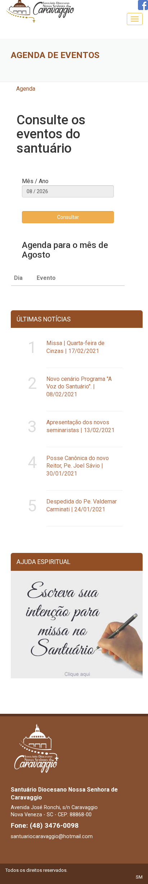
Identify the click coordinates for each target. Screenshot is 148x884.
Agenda (25, 88)
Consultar (68, 217)
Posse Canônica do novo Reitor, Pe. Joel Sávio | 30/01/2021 (77, 466)
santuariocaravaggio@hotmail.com (52, 836)
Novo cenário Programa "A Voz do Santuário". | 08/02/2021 (79, 387)
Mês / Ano (35, 181)
